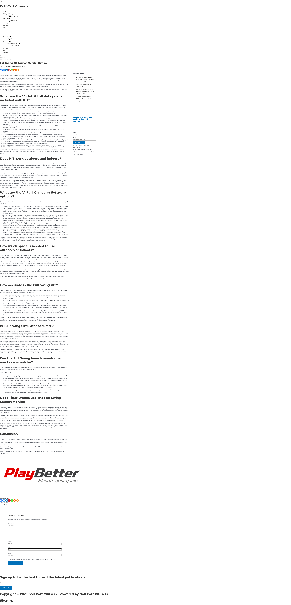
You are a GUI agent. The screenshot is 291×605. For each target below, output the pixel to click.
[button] (11, 13)
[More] (17, 70)
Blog (4, 27)
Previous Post (4, 502)
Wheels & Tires (15, 17)
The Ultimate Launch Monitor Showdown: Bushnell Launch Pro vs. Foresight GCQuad (85, 79)
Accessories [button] (6, 13)
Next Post (3, 504)
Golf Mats (5, 25)
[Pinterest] (9, 70)
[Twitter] (4, 70)
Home (4, 11)
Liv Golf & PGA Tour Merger (83, 96)
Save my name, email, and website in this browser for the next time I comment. (32, 559)
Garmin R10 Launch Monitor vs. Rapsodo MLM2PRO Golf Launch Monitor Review (85, 91)
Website (10, 553)
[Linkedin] (6, 70)
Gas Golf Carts (15, 22)
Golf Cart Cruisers (14, 6)
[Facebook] (1, 70)
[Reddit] (14, 70)
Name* (10, 541)
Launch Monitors (7, 24)
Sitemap (6, 600)
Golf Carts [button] (6, 18)
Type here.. (11, 523)
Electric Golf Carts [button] (13, 20)
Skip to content (4, 1)
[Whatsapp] (12, 70)
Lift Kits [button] (10, 15)
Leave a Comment (5, 66)
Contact (5, 29)
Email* (9, 547)
